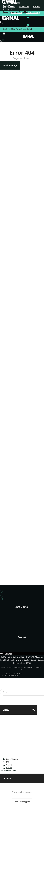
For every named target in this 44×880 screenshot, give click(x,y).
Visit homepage (10, 65)
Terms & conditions (12, 673)
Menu (5, 709)
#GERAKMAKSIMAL (10, 675)
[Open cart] (26, 25)
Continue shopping (22, 802)
